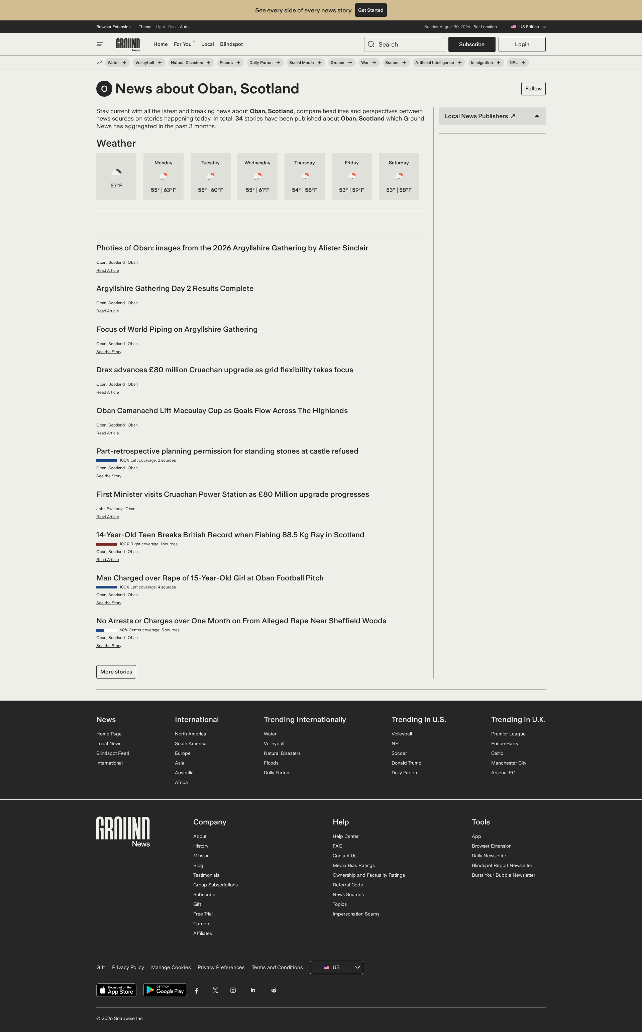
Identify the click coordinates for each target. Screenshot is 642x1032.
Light (160, 26)
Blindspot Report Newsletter (502, 865)
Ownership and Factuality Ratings (369, 875)
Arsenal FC (503, 772)
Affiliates (202, 933)
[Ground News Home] (128, 45)
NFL (514, 62)
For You (183, 44)
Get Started (371, 10)
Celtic (497, 753)
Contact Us (344, 855)
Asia (179, 763)
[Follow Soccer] (404, 63)
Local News (108, 743)
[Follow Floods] (238, 63)
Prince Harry (504, 743)
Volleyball (144, 62)
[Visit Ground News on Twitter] (215, 990)
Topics (340, 904)
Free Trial (203, 914)
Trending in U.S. (419, 719)
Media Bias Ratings (354, 865)
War (364, 62)
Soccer (392, 62)
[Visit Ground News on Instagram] (233, 990)
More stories (116, 671)
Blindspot (231, 44)
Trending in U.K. (518, 719)
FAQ (337, 846)
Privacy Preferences (221, 967)
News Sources (348, 894)
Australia (184, 772)
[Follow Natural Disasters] (209, 63)
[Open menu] (100, 44)
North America (190, 733)
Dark (172, 26)
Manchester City (508, 763)
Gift (197, 904)
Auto (184, 26)
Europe (183, 753)
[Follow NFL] (523, 63)
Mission (201, 855)
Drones (337, 62)
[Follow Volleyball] (160, 63)
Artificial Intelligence (434, 62)
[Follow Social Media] (320, 63)
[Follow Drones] (350, 63)
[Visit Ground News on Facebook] (197, 990)
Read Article (107, 270)
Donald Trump (407, 763)
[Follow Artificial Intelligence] (460, 63)
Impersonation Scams (356, 914)
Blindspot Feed (112, 753)
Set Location (485, 26)
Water (113, 62)
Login (522, 44)
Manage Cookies (171, 967)
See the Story (108, 351)
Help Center (346, 836)
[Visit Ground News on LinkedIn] (252, 990)
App (476, 836)
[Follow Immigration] (499, 63)
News (106, 719)
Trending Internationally (305, 719)
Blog (198, 865)
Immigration (482, 62)
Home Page (109, 733)
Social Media (301, 62)
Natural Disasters (187, 62)
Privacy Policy (128, 967)
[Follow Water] (124, 63)
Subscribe (472, 44)
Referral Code (348, 884)
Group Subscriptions (215, 884)
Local (207, 44)
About (199, 836)
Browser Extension (113, 26)
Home (160, 44)
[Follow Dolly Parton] (278, 63)
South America (191, 743)
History (200, 846)
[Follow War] (374, 63)
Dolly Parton (261, 62)
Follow (533, 88)
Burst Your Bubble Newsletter (503, 875)
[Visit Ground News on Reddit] (274, 990)
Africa (181, 782)
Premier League (508, 733)
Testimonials (206, 875)
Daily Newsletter (489, 855)
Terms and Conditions (277, 967)
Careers (201, 923)
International (109, 763)
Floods (226, 62)
